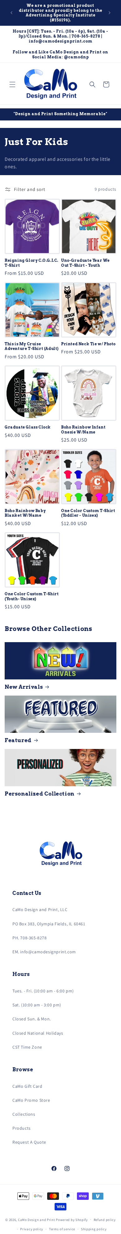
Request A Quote (29, 1142)
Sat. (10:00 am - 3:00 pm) (36, 1005)
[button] (12, 84)
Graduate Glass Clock (28, 427)
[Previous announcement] (11, 13)
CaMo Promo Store (31, 1100)
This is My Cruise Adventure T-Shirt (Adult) (32, 346)
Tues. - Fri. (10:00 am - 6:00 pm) (43, 991)
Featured (18, 740)
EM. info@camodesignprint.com (44, 952)
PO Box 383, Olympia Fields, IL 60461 (48, 924)
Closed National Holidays (37, 1033)
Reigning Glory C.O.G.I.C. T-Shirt (31, 263)
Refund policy (105, 1220)
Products (21, 1128)
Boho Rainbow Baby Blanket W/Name (25, 513)
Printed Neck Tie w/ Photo (88, 344)
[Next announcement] (109, 13)
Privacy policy (31, 1229)
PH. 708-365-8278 (29, 938)
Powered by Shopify (72, 1219)
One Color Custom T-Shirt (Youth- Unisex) (32, 596)
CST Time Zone (27, 1047)
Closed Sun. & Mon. (31, 1019)
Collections (23, 1114)
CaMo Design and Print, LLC (40, 909)
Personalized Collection (39, 794)
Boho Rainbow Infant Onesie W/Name (83, 429)
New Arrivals (24, 687)
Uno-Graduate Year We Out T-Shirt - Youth (85, 263)
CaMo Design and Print (36, 1219)
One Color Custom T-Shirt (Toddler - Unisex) (88, 513)
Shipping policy (94, 1229)
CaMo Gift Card (27, 1086)
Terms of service (62, 1229)
